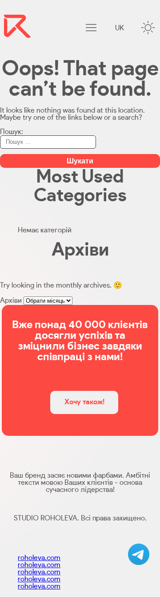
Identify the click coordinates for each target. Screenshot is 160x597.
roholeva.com (39, 557)
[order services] (138, 554)
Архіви (11, 300)
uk (119, 28)
